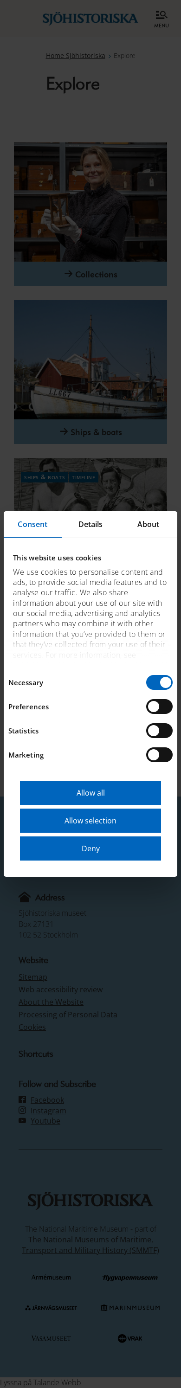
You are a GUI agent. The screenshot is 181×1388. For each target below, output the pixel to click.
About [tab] (148, 524)
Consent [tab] (32, 524)
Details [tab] (90, 524)
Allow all (91, 793)
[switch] (159, 706)
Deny (91, 848)
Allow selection (90, 821)
